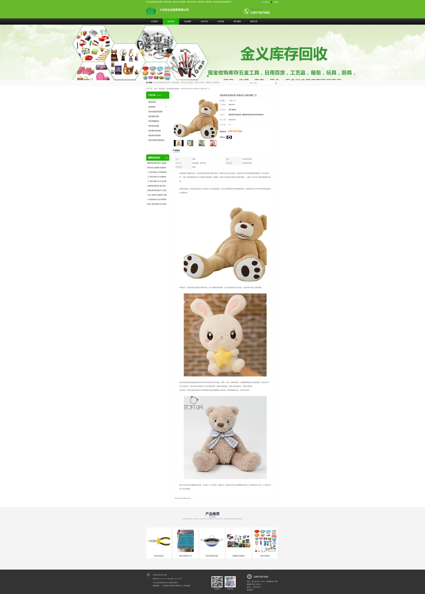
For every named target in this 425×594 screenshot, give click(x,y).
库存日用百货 (185, 556)
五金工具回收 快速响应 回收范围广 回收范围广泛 (157, 195)
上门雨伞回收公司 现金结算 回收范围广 (157, 172)
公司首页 (154, 21)
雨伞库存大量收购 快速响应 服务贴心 (157, 167)
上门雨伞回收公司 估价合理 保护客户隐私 (157, 181)
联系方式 (253, 21)
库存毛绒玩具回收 (173, 89)
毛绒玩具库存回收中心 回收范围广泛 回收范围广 (157, 190)
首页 (155, 89)
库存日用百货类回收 (156, 140)
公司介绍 (204, 21)
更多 (166, 158)
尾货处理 (152, 102)
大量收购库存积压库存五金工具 (265, 556)
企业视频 (187, 21)
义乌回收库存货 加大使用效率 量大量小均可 (157, 199)
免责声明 (172, 586)
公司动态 (220, 21)
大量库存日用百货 (159, 556)
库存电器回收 (153, 121)
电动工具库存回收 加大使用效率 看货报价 (157, 204)
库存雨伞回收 (153, 126)
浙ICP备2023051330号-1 (175, 579)
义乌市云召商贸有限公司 (161, 582)
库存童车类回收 (154, 131)
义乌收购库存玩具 (238, 556)
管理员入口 (180, 586)
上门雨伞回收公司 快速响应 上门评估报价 (157, 177)
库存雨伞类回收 (154, 135)
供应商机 (170, 21)
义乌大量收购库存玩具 (212, 556)
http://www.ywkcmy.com (183, 498)
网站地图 (187, 586)
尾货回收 (152, 107)
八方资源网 (165, 586)
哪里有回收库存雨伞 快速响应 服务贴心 (157, 163)
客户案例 (237, 21)
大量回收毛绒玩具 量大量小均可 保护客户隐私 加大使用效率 (157, 186)
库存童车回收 (153, 116)
